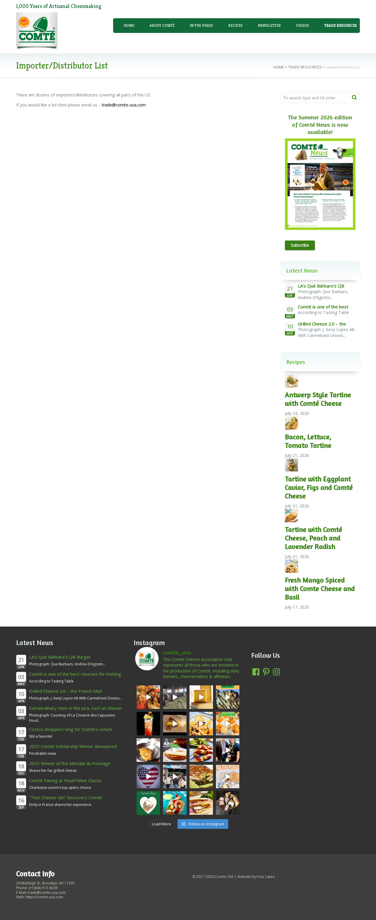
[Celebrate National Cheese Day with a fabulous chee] (227, 803)
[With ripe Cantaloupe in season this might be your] (227, 723)
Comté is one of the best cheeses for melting (75, 674)
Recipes (235, 25)
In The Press (201, 25)
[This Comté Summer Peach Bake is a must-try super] (227, 697)
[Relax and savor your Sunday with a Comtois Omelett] (148, 750)
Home (129, 25)
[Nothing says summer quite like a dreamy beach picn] (227, 776)
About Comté (162, 25)
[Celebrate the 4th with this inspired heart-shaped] (148, 776)
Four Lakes (266, 876)
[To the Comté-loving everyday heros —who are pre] (148, 803)
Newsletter (269, 25)
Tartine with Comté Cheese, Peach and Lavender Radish (313, 538)
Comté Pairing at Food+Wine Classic (65, 780)
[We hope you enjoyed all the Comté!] (175, 776)
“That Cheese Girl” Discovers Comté (65, 797)
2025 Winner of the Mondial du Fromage (69, 763)
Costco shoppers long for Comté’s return (70, 729)
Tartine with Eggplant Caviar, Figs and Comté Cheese (319, 487)
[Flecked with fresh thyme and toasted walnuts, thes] (175, 750)
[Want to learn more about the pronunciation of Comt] (201, 697)
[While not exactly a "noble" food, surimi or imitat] (175, 803)
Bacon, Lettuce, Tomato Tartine (308, 441)
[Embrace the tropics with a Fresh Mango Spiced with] (201, 723)
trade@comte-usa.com (124, 105)
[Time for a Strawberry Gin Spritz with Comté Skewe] (148, 723)
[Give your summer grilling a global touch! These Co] (201, 750)
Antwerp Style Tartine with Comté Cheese (318, 399)
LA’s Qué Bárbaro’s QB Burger (60, 657)
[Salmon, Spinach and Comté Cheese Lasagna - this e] (201, 776)
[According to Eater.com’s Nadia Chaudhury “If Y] (175, 723)
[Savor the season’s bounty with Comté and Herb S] (148, 697)
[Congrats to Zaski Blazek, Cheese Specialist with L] (227, 750)
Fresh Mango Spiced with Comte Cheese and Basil (320, 588)
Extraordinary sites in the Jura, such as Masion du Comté (75, 711)
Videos (302, 25)
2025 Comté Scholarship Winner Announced (73, 746)
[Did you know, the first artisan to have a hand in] (175, 697)
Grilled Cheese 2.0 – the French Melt (65, 691)
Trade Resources (305, 67)
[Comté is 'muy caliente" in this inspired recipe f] (201, 803)
